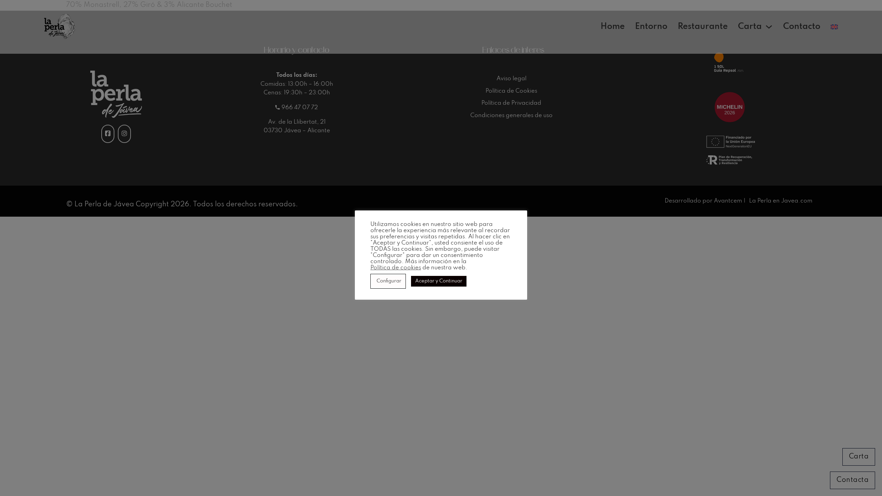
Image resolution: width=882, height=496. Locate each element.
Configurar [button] (389, 281)
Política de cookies (395, 268)
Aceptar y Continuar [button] (438, 281)
